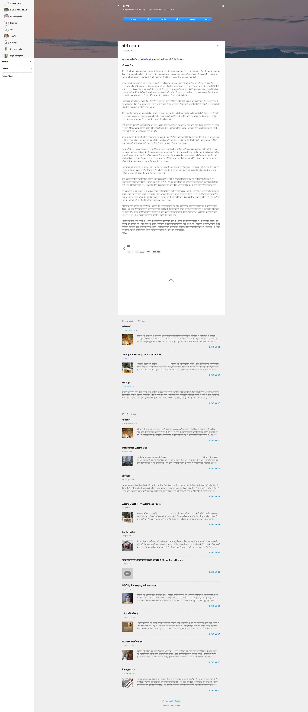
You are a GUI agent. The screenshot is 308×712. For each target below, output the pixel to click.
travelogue (140, 252)
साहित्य (148, 19)
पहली (162, 59)
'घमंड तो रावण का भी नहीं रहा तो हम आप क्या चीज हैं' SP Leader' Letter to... (152, 560)
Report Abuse (7, 76)
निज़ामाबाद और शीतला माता (132, 641)
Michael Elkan (176, 705)
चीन (148, 252)
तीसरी (171, 59)
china (130, 252)
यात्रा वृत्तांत (156, 252)
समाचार (192, 19)
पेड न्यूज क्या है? (128, 669)
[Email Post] (128, 247)
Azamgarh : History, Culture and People (141, 354)
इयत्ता (126, 5)
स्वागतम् (133, 19)
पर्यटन (178, 19)
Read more (214, 347)
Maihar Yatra (128, 532)
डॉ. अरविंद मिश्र (127, 65)
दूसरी (166, 59)
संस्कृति (163, 19)
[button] (218, 46)
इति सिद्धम (126, 382)
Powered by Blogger (172, 701)
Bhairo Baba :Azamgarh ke (135, 447)
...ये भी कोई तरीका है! (130, 613)
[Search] (223, 6)
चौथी (178, 59)
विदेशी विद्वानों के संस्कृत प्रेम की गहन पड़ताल (139, 585)
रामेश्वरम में (126, 326)
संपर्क (207, 19)
